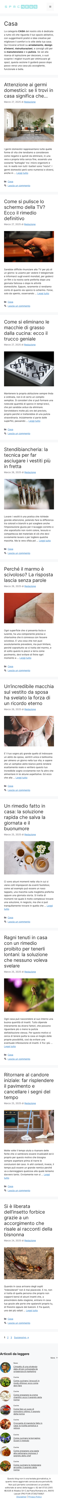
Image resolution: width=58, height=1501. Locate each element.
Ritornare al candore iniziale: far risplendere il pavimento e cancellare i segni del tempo (29, 1086)
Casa (10, 181)
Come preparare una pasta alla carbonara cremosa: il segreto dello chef (26, 1453)
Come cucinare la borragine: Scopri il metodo (26, 1439)
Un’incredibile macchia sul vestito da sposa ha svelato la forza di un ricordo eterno (29, 694)
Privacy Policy (35, 1496)
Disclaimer (21, 1496)
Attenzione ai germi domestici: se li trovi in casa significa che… (28, 90)
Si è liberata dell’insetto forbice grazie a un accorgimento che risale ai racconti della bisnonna (28, 1220)
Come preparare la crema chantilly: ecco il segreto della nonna (27, 1397)
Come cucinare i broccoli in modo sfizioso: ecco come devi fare (26, 1383)
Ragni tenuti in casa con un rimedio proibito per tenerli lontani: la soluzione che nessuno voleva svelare (26, 952)
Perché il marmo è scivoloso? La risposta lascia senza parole (28, 574)
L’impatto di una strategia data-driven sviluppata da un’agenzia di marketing (25, 1369)
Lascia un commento (19, 185)
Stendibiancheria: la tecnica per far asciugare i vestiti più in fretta (27, 457)
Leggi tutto (22, 173)
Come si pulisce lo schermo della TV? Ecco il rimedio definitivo (24, 210)
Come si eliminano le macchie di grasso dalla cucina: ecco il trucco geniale (26, 330)
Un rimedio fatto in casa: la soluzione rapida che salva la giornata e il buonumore (24, 817)
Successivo (21, 1337)
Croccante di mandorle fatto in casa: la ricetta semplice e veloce (27, 1425)
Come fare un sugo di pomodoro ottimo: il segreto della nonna (26, 1411)
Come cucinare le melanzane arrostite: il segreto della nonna (27, 1467)
